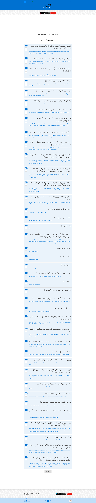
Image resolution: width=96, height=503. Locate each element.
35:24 (26, 289)
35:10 (26, 141)
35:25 (26, 297)
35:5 (26, 90)
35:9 (26, 131)
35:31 (26, 359)
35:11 (26, 154)
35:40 (26, 457)
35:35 (26, 401)
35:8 (26, 117)
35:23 (26, 281)
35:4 (26, 80)
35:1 (26, 45)
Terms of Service (36, 493)
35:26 (26, 307)
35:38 (26, 436)
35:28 (26, 328)
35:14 (26, 196)
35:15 (26, 208)
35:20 (26, 256)
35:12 (26, 168)
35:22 (26, 272)
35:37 (26, 422)
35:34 (26, 393)
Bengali (34, 1)
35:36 (26, 409)
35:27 (26, 316)
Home (25, 493)
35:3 (26, 68)
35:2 (26, 58)
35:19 (26, 247)
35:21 (26, 264)
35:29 (26, 341)
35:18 (26, 233)
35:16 (26, 217)
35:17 (26, 225)
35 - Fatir (28, 1)
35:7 (26, 109)
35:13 (26, 182)
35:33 (26, 383)
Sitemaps (27, 493)
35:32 (26, 369)
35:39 (26, 444)
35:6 (26, 100)
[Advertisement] (48, 23)
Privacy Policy (32, 493)
